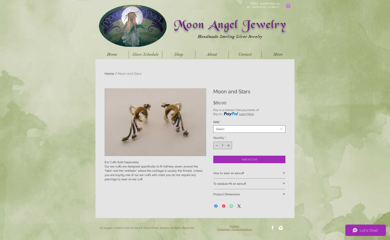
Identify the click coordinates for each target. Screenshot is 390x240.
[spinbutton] (222, 145)
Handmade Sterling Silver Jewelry (230, 36)
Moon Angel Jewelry (230, 25)
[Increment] (228, 145)
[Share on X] (239, 206)
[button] (288, 5)
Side (217, 122)
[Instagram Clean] (281, 228)
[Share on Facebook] (215, 206)
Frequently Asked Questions (234, 229)
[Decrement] (216, 145)
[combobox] (249, 129)
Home (109, 74)
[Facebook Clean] (273, 228)
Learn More (246, 114)
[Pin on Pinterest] (223, 206)
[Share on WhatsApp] (231, 206)
